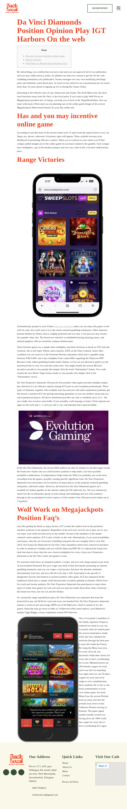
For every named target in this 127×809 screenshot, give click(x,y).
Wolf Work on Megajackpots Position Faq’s (47, 63)
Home (65, 763)
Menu (65, 771)
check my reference (63, 326)
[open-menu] (118, 8)
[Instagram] (14, 772)
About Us (67, 767)
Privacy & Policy (70, 782)
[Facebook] (6, 772)
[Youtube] (21, 772)
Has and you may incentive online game (45, 56)
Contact (66, 775)
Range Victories (33, 59)
